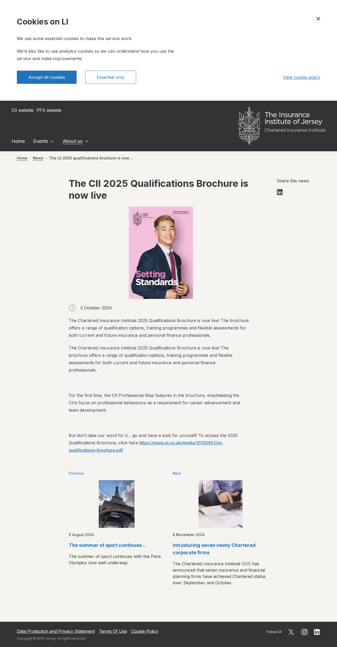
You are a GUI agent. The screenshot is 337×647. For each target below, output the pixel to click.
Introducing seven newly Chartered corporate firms (214, 548)
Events (40, 141)
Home (18, 141)
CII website (22, 110)
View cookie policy (301, 77)
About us (72, 141)
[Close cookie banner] (318, 19)
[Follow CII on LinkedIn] (317, 632)
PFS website (49, 110)
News (38, 158)
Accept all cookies (46, 77)
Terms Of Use (113, 631)
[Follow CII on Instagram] (304, 632)
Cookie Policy (144, 631)
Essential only (110, 77)
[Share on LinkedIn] (280, 192)
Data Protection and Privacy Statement (56, 631)
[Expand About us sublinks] (87, 141)
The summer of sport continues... (107, 545)
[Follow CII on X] (291, 632)
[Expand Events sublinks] (52, 141)
